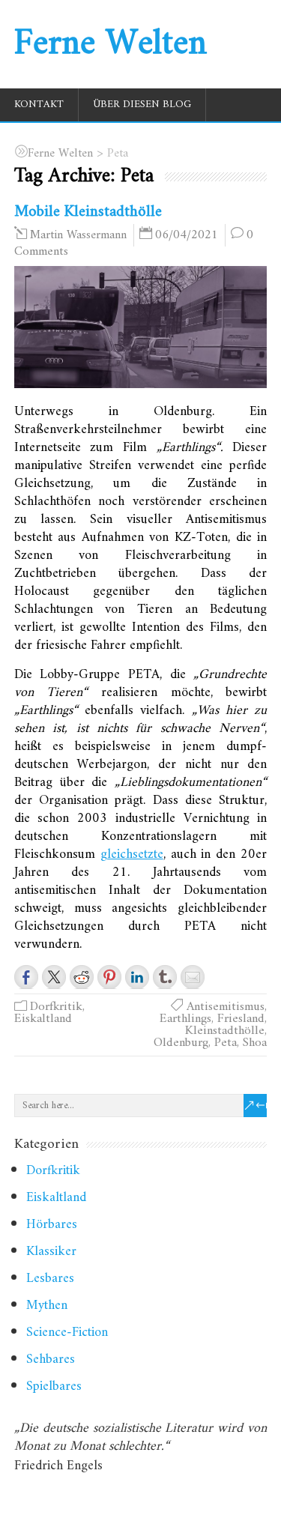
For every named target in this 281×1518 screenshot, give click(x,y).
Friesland (241, 1019)
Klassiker (51, 1251)
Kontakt (39, 104)
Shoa (255, 1043)
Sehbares (50, 1359)
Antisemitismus (226, 1007)
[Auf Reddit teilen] (82, 977)
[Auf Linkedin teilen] (137, 977)
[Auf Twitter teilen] (54, 977)
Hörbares (51, 1224)
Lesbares (50, 1278)
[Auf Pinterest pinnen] (109, 977)
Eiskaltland (43, 1019)
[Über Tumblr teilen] (165, 977)
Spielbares (54, 1386)
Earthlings (185, 1019)
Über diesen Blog (142, 104)
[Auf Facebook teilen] (26, 977)
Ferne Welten (110, 44)
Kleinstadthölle (225, 1031)
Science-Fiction (67, 1332)
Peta (225, 1043)
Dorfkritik (56, 1007)
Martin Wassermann (78, 235)
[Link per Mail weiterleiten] (193, 977)
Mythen (46, 1305)
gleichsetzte (131, 854)
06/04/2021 (186, 235)
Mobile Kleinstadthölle (88, 212)
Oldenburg (181, 1043)
